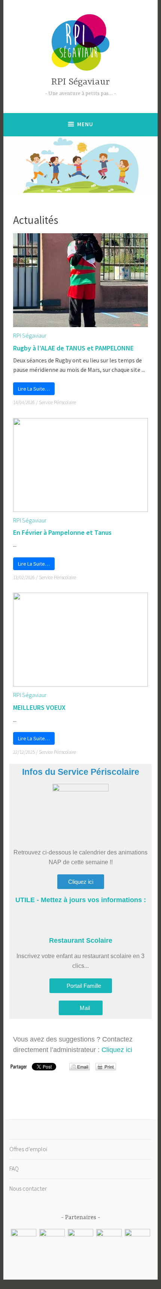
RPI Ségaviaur (80, 82)
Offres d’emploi (28, 1149)
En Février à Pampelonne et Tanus (62, 532)
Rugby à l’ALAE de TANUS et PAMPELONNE (73, 348)
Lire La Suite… (34, 388)
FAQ (14, 1168)
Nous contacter (28, 1188)
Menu (85, 124)
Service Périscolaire (57, 402)
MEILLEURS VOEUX (39, 707)
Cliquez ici (116, 1050)
